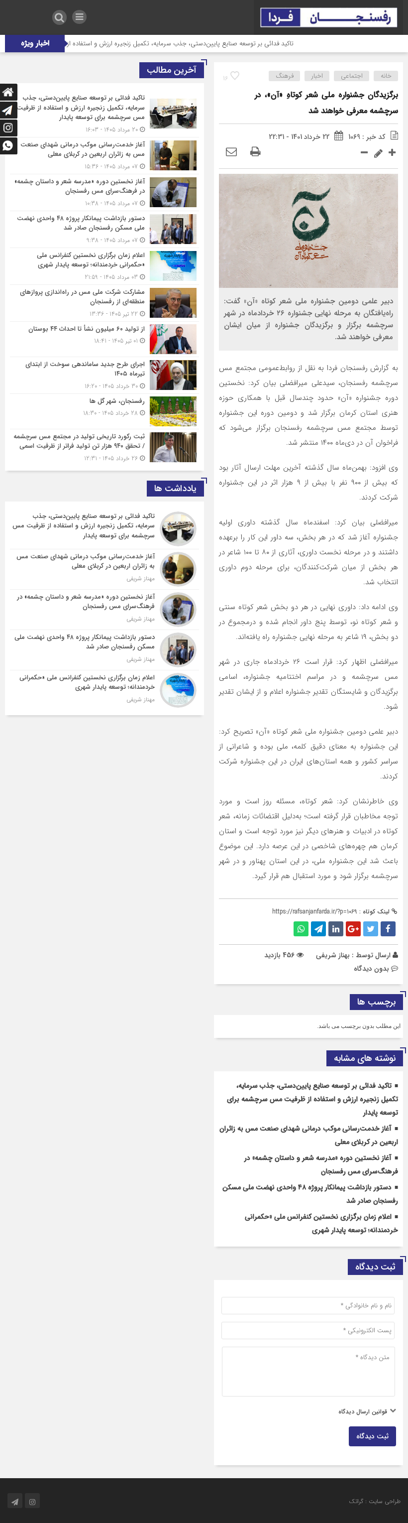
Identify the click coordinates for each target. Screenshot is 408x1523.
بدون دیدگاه (371, 968)
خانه (386, 76)
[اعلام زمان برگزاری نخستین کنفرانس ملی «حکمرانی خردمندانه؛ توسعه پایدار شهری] (104, 266)
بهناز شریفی (333, 955)
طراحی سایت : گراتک (375, 1501)
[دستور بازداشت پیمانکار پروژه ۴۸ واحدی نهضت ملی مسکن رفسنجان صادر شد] (104, 229)
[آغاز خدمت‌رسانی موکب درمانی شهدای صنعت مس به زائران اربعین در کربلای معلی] (104, 155)
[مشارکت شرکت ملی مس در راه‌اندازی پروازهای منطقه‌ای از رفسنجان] (104, 303)
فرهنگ (285, 76)
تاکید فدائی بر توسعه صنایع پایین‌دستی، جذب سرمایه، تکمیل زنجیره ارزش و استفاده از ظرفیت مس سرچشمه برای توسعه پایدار (312, 1099)
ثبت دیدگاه (372, 1436)
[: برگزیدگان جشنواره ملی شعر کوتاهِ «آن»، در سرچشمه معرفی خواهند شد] (231, 152)
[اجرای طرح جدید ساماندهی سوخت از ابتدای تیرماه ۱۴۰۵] (104, 375)
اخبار (317, 76)
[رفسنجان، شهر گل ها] (104, 411)
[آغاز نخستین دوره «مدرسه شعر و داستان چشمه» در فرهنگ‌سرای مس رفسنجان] (104, 192)
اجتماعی (352, 76)
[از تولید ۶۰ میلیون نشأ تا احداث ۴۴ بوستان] (104, 339)
